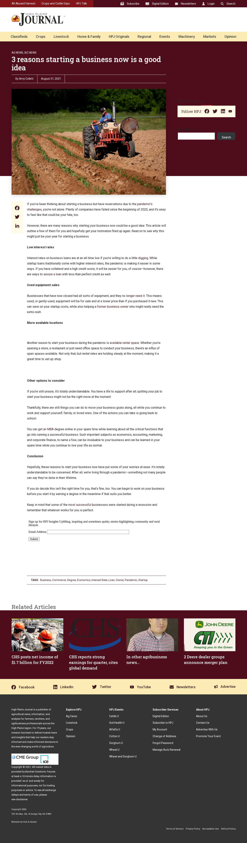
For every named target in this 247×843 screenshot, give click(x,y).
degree (71, 580)
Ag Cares (71, 716)
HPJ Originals (119, 37)
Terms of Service (175, 829)
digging (143, 258)
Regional (144, 37)
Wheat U (114, 749)
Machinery (186, 37)
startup (143, 580)
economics (84, 580)
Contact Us (202, 722)
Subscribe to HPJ (163, 722)
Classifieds (19, 37)
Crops (40, 37)
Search (226, 137)
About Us (201, 716)
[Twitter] (17, 217)
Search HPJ (185, 129)
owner (120, 580)
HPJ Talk (81, 3)
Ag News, (18, 52)
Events (164, 37)
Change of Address (164, 736)
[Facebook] (17, 208)
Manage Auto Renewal (166, 749)
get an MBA (46, 429)
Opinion (230, 37)
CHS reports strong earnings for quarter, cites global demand (93, 662)
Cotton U (114, 736)
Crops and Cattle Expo (55, 3)
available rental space (124, 343)
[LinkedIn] (17, 226)
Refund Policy (228, 829)
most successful (79, 505)
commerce (59, 580)
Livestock (61, 37)
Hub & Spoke (30, 822)
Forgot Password (163, 742)
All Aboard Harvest (23, 3)
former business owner (113, 306)
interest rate (99, 580)
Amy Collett (26, 78)
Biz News (30, 52)
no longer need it (133, 296)
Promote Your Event (208, 736)
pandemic (131, 580)
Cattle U (114, 716)
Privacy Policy (193, 829)
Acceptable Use (210, 829)
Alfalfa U (114, 729)
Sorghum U (116, 742)
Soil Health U (116, 722)
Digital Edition (161, 716)
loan (112, 580)
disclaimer (21, 799)
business (45, 580)
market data (42, 767)
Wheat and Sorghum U (123, 756)
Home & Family (89, 37)
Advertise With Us (206, 729)
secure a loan (52, 274)
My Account (160, 729)
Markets (209, 37)
